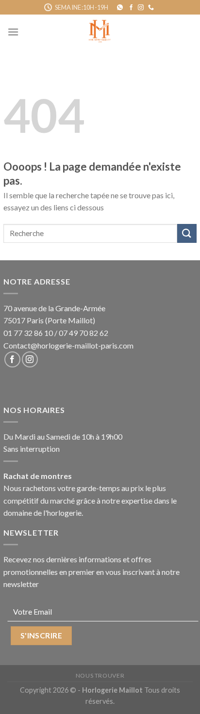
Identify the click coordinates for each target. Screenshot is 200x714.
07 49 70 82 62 (83, 332)
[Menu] (13, 32)
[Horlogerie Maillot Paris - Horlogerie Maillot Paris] (100, 31)
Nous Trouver (100, 675)
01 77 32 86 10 (28, 332)
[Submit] (187, 233)
